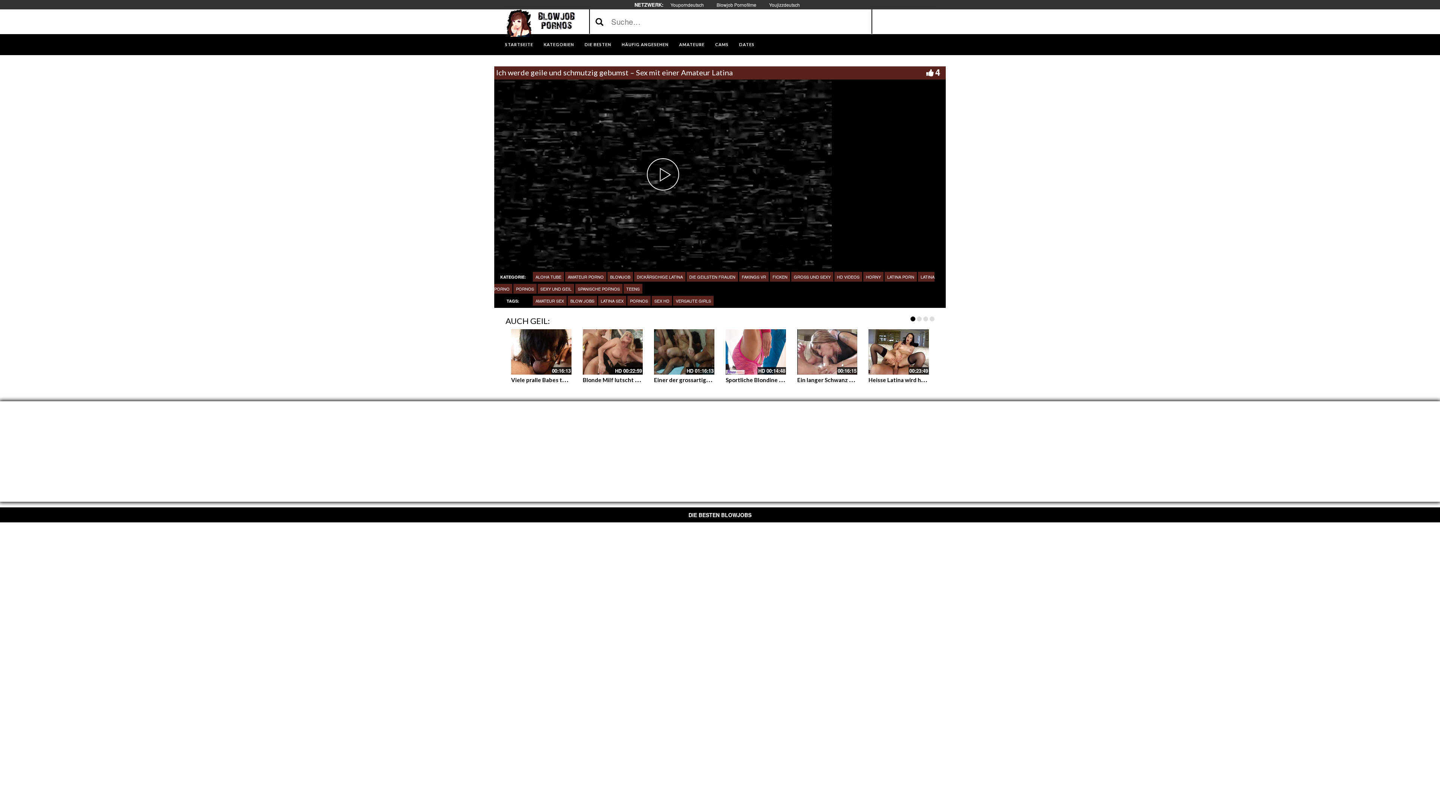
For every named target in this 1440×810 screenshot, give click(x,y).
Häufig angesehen (645, 44)
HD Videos (848, 277)
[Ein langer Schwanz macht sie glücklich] (827, 351)
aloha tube (548, 277)
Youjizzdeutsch (784, 5)
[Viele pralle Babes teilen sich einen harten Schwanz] (541, 351)
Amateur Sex (550, 301)
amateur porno (586, 277)
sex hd (661, 301)
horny (873, 277)
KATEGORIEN (559, 44)
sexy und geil (556, 289)
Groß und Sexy (812, 277)
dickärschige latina (660, 277)
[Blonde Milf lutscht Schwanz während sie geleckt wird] (613, 351)
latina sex (612, 301)
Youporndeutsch (687, 5)
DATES (746, 44)
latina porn (900, 277)
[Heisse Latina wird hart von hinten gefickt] (898, 351)
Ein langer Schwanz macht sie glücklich (848, 379)
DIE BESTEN (598, 44)
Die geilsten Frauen (712, 277)
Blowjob (620, 277)
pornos (525, 289)
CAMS (722, 44)
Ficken (780, 277)
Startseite (519, 44)
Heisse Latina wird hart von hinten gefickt (923, 379)
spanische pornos (599, 289)
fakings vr (754, 277)
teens (633, 289)
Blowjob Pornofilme (736, 5)
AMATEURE (692, 44)
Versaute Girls (693, 301)
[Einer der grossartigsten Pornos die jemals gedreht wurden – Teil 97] (684, 351)
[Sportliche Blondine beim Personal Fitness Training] (756, 351)
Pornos (639, 301)
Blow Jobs (582, 301)
